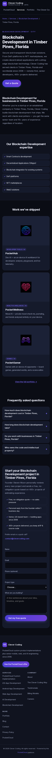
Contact (5, 727)
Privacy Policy (8, 732)
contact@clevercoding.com (17, 539)
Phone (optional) (11, 571)
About (29, 677)
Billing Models (33, 693)
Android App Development (13, 689)
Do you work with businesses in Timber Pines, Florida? (23, 437)
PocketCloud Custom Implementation (11, 677)
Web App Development (12, 694)
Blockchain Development (28, 19)
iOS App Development (11, 683)
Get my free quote (17, 618)
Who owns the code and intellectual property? (22, 449)
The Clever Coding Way (37, 682)
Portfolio (30, 10)
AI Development (9, 700)
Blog (4, 721)
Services (21, 10)
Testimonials (32, 688)
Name (7, 549)
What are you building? (14, 593)
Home (4, 19)
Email (7, 560)
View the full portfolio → (26, 382)
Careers (30, 699)
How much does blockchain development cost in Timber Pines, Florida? (21, 413)
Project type (9, 582)
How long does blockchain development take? (24, 426)
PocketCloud (9, 10)
